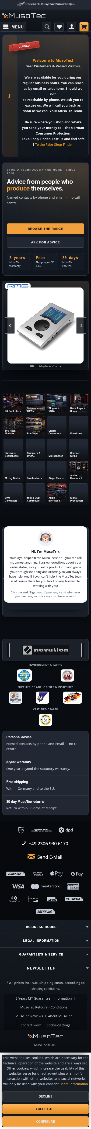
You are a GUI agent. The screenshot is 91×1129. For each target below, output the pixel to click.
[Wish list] (59, 26)
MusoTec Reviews (29, 1016)
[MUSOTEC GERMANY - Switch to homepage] (24, 16)
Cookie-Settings (58, 1025)
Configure (45, 1121)
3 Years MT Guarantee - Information (44, 998)
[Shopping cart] (84, 26)
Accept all (45, 1109)
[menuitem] (13, 26)
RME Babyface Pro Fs (45, 325)
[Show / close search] (46, 26)
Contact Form (31, 1025)
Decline (45, 1096)
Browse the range (45, 228)
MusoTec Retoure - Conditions (43, 1007)
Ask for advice (45, 242)
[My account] (71, 26)
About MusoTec (60, 1016)
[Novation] (45, 650)
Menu (17, 27)
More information (74, 1084)
